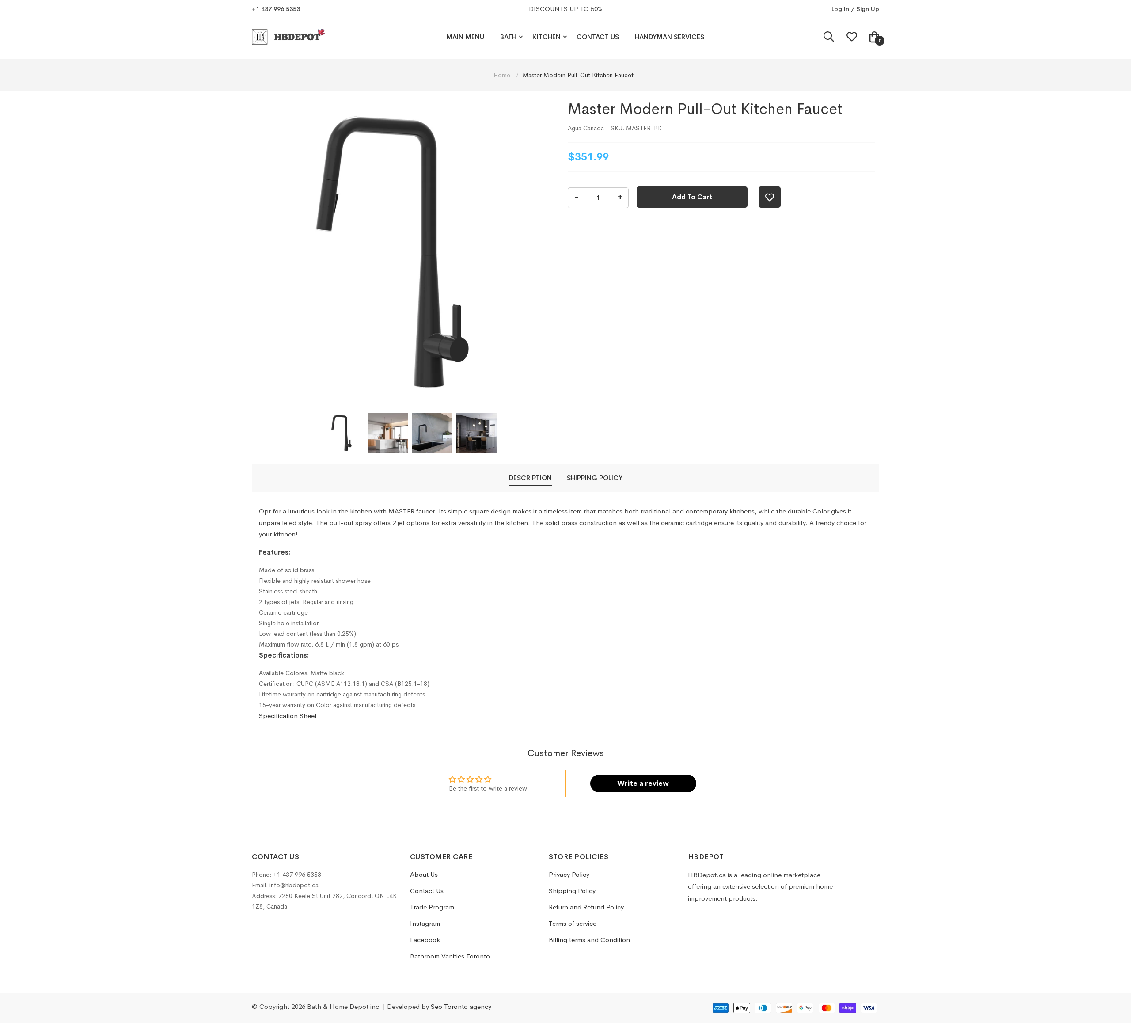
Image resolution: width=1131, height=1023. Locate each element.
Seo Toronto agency (461, 1006)
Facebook (425, 940)
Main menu (465, 37)
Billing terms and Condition (589, 940)
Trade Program (432, 907)
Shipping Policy (572, 890)
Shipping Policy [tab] (594, 478)
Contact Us (598, 37)
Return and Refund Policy (586, 907)
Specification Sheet (288, 715)
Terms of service (572, 923)
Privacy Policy (569, 874)
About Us (424, 874)
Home (502, 75)
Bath (508, 37)
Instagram (425, 923)
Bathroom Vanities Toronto (450, 956)
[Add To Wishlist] (770, 197)
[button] (343, 433)
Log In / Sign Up (855, 9)
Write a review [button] (643, 783)
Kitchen (546, 37)
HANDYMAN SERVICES (669, 37)
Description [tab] (530, 478)
